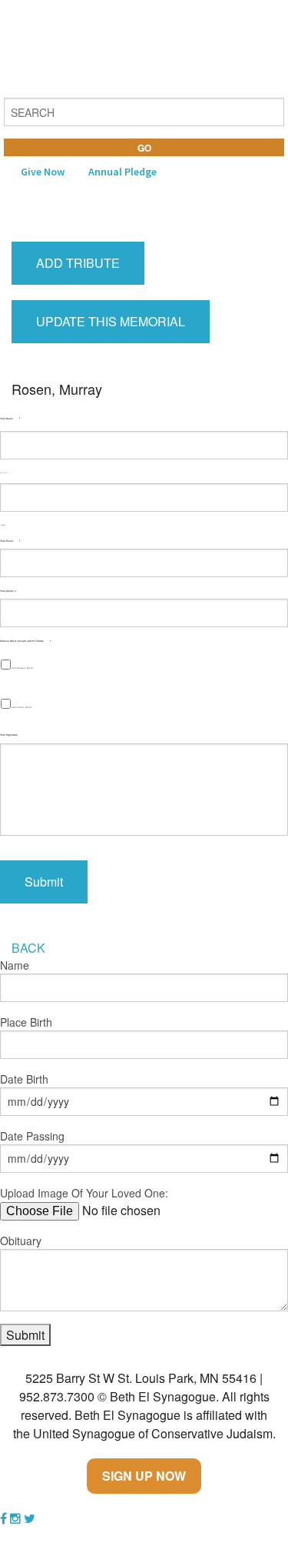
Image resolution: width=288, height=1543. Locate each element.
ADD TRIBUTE (78, 263)
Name (14, 965)
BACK (28, 948)
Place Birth (26, 1022)
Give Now (43, 172)
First (4, 473)
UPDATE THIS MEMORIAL (110, 321)
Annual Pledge (122, 172)
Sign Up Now (144, 1476)
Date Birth (24, 1079)
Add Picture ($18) (21, 707)
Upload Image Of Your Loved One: (84, 1193)
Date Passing (32, 1136)
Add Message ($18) (22, 668)
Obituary (20, 1240)
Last (3, 525)
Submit (44, 881)
